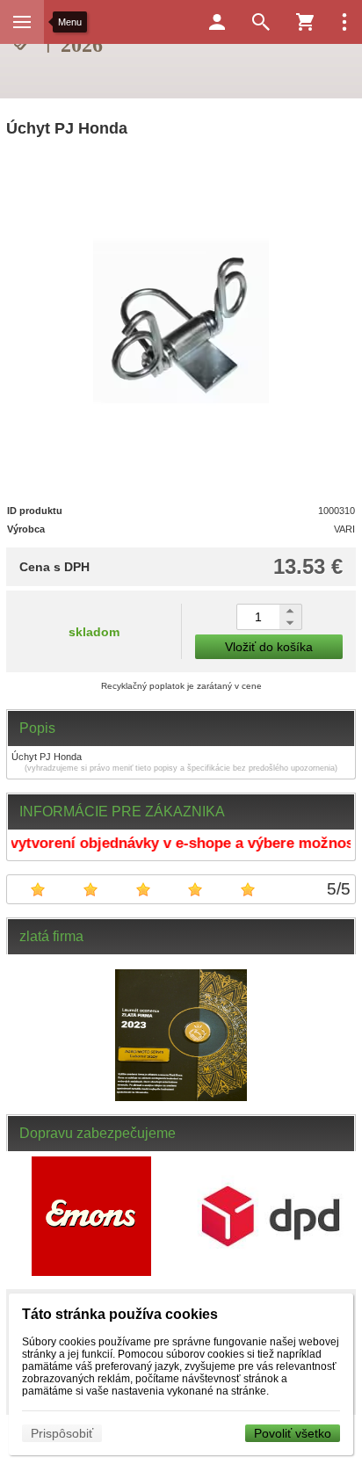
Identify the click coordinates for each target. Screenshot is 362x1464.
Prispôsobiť (62, 1433)
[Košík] (305, 22)
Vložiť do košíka (269, 647)
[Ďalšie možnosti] (344, 22)
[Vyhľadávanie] (261, 22)
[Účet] (217, 22)
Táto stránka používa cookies (120, 1314)
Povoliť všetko (292, 1433)
